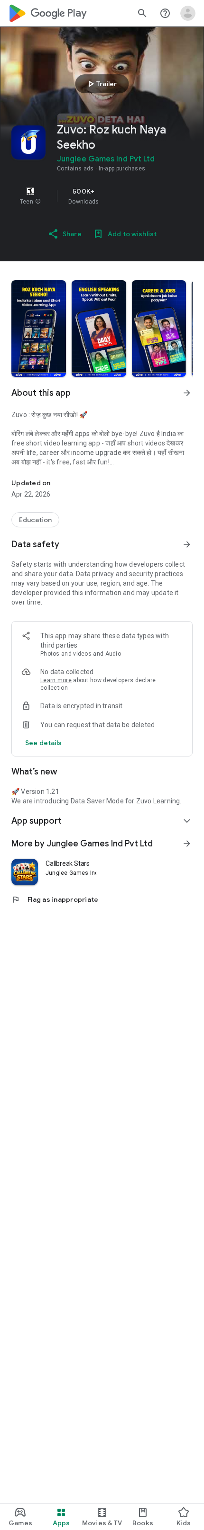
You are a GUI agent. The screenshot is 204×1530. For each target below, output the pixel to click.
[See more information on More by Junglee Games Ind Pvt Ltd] (187, 843)
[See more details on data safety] (43, 742)
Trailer (101, 83)
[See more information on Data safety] (187, 544)
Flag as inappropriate (54, 899)
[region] (102, 196)
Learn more (56, 680)
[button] (38, 201)
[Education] (35, 520)
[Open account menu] (187, 13)
